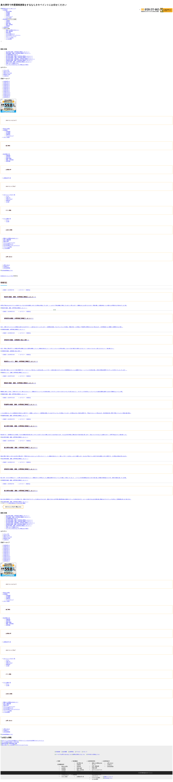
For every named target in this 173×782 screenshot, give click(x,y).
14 (18, 503)
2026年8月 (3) (6, 81)
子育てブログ (9, 199)
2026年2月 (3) (6, 89)
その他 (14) (6, 75)
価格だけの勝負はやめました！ (12, 30)
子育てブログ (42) (7, 73)
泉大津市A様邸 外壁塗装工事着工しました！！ (17, 51)
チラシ (7, 220)
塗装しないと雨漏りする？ (12, 63)
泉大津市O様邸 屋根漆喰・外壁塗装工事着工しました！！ (20, 59)
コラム (7, 196)
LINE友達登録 (110, 766)
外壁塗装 (8, 25)
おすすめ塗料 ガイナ (10, 33)
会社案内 (5, 10)
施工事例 (5, 19)
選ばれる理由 (9, 11)
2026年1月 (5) (6, 91)
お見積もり (109, 764)
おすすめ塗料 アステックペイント (13, 35)
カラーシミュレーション (11, 36)
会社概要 (8, 13)
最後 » (24, 503)
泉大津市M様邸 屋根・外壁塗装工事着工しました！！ (19, 57)
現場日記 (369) (6, 74)
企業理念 (8, 15)
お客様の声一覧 (80, 776)
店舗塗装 (8, 20)
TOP (58, 761)
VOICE (75, 774)
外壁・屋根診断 (9, 31)
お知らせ (8, 197)
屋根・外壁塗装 (9, 24)
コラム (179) (6, 70)
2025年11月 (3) (6, 94)
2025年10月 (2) (6, 95)
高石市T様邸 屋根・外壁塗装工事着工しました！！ (18, 61)
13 (17, 503)
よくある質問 (9, 39)
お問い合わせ (110, 763)
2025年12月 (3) (6, 92)
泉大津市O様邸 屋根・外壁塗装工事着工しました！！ (19, 56)
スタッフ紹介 (9, 17)
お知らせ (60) (6, 71)
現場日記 (8, 200)
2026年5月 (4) (6, 85)
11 (15, 503)
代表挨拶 (8, 12)
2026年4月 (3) (6, 87)
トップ (14, 8)
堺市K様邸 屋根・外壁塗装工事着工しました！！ (18, 53)
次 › (22, 503)
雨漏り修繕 (8, 23)
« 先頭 (9, 503)
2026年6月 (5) (6, 84)
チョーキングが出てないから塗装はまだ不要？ (17, 64)
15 (19, 503)
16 (20, 503)
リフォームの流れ (10, 37)
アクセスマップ (9, 16)
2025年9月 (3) (6, 97)
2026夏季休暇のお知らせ (12, 54)
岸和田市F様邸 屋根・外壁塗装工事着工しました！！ (19, 60)
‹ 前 (12, 503)
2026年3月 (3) (6, 88)
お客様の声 (6, 27)
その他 (7, 201)
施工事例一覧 (80, 763)
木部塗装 (8, 22)
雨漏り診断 (8, 32)
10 (14, 503)
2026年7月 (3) (6, 82)
